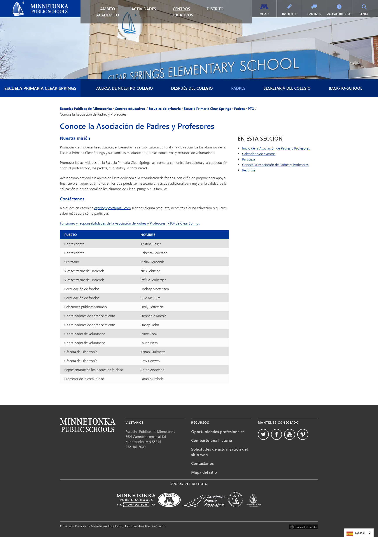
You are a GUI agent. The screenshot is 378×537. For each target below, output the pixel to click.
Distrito (215, 9)
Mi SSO (264, 14)
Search (368, 14)
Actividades (143, 9)
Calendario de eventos (258, 153)
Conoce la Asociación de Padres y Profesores (275, 164)
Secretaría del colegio (287, 88)
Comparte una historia (211, 440)
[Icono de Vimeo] (302, 434)
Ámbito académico (107, 12)
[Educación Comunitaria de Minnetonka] (235, 509)
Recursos (249, 170)
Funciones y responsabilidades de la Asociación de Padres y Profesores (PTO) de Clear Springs (130, 223)
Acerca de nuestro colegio (124, 88)
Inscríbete (289, 14)
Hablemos (314, 14)
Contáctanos (202, 463)
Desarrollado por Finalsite (303, 526)
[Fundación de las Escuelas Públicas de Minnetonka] (136, 509)
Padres (238, 88)
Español (360, 533)
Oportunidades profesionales (218, 431)
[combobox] (359, 532)
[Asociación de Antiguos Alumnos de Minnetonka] (204, 509)
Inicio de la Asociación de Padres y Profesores (276, 148)
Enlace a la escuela (88, 425)
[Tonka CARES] (253, 509)
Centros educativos (181, 12)
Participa (248, 159)
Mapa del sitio (204, 472)
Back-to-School (345, 88)
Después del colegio (192, 88)
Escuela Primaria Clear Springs (40, 88)
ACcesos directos (339, 14)
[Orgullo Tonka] (169, 509)
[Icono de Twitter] (263, 434)
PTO (251, 108)
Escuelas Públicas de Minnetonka (28, 3)
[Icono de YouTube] (289, 434)
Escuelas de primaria (165, 108)
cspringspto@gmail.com (112, 207)
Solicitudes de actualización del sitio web (219, 451)
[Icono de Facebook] (276, 434)
